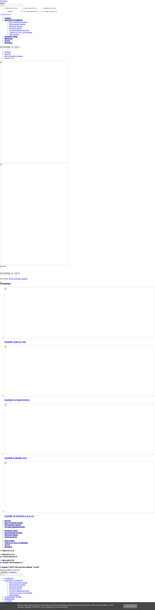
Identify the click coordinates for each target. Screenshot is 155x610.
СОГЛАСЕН (130, 606)
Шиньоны (8, 38)
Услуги (7, 40)
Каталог (8, 521)
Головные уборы (11, 36)
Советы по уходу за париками (20, 32)
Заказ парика (14, 34)
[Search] (22, 5)
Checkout (12, 572)
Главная (8, 18)
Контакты (8, 42)
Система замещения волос (19, 30)
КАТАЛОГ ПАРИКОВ (13, 20)
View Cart (4, 572)
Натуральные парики (17, 24)
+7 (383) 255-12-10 (5, 14)
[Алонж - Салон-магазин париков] (3, 1)
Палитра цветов (15, 28)
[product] (80, 313)
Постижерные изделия (13, 533)
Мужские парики (15, 26)
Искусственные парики (18, 22)
